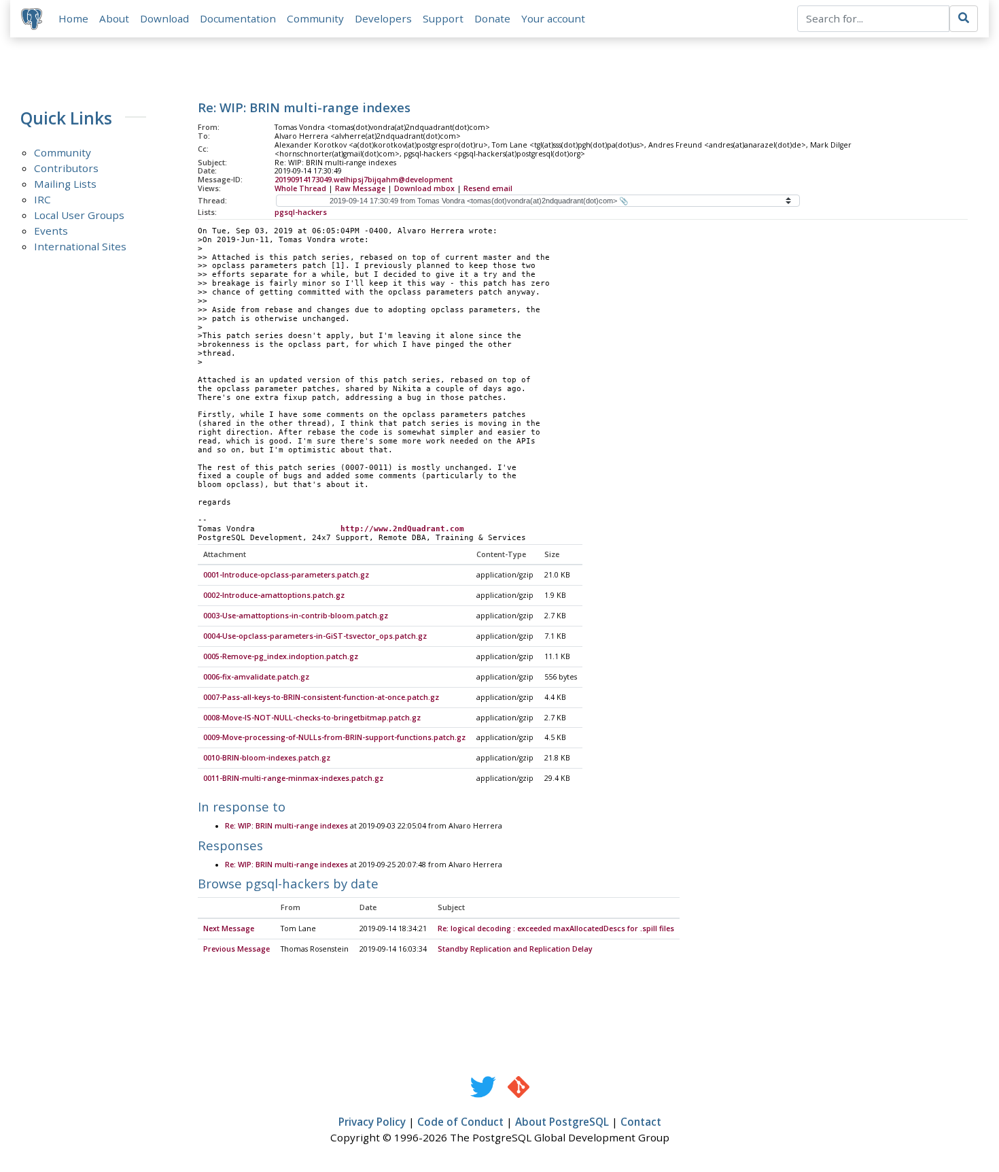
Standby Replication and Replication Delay (515, 949)
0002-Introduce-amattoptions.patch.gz (274, 595)
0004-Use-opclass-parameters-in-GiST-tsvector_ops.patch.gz (315, 636)
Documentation (238, 18)
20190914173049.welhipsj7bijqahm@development (364, 179)
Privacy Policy (372, 1121)
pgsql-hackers (301, 212)
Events (51, 230)
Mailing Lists (65, 183)
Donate (492, 18)
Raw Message (360, 188)
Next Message (228, 928)
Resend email (487, 188)
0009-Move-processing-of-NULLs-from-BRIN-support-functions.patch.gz (334, 737)
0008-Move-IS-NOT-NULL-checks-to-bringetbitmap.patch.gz (312, 717)
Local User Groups (79, 215)
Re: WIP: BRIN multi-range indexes (286, 826)
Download (164, 18)
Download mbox (424, 188)
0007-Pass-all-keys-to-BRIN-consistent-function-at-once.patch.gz (321, 697)
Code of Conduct (460, 1121)
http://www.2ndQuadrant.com (402, 528)
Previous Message (236, 949)
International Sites (80, 246)
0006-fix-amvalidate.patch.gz (256, 677)
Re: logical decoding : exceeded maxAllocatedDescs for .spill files (556, 928)
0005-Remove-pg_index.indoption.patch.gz (280, 656)
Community (315, 18)
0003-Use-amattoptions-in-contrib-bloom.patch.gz (295, 615)
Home (73, 18)
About (114, 18)
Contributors (66, 168)
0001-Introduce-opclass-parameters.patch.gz (286, 575)
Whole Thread (300, 188)
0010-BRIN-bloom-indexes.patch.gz (266, 758)
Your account (553, 18)
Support (443, 18)
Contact (640, 1121)
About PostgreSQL (562, 1121)
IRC (42, 199)
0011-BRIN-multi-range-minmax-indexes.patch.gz (293, 778)
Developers (383, 18)
